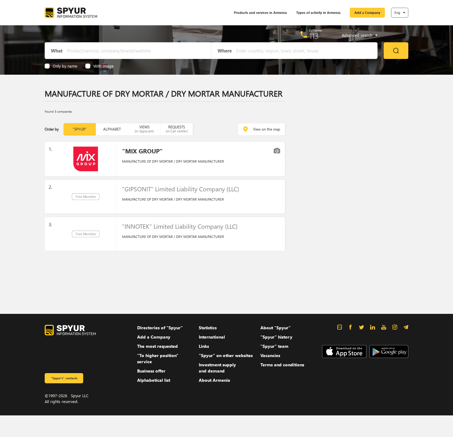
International (212, 337)
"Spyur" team (274, 346)
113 (314, 36)
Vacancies (270, 355)
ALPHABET (112, 129)
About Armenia (214, 380)
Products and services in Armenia (260, 12)
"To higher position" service (157, 358)
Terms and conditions (282, 365)
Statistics (208, 328)
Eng (397, 12)
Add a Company (367, 12)
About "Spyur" (275, 328)
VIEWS (144, 129)
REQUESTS (177, 129)
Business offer (151, 371)
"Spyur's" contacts (64, 378)
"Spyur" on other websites (226, 355)
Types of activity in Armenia (318, 12)
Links (204, 346)
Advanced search (357, 35)
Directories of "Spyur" (160, 328)
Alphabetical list (153, 380)
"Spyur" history (276, 337)
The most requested (157, 346)
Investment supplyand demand (217, 368)
